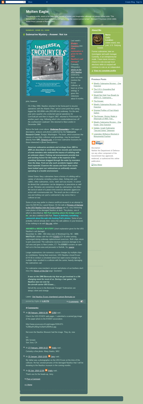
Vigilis (54, 348)
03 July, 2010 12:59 (36, 371)
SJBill (54, 313)
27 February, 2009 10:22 (38, 348)
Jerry (53, 357)
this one (49, 224)
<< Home (28, 385)
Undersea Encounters (59, 129)
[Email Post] (81, 302)
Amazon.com (46, 140)
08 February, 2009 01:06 (38, 313)
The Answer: (99, 101)
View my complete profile (105, 71)
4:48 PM (45, 301)
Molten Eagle (37, 11)
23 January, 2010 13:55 (37, 357)
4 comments (74, 302)
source (71, 247)
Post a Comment (33, 379)
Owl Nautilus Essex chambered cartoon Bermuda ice (53, 297)
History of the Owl (41, 271)
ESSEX (56, 237)
